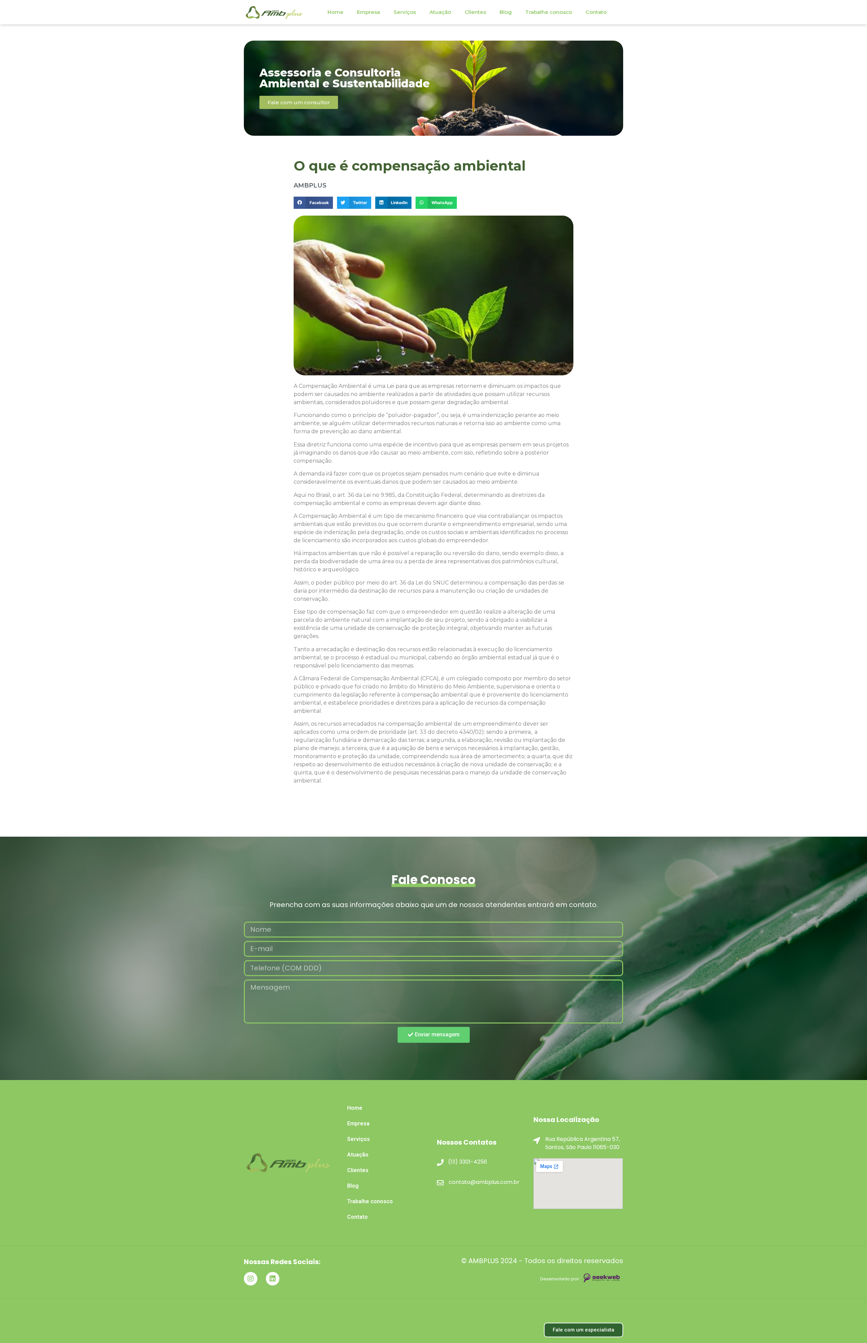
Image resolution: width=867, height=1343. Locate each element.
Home (335, 12)
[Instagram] (250, 1278)
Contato (596, 12)
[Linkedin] (272, 1278)
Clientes (475, 12)
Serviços (405, 12)
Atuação (440, 12)
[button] (313, 203)
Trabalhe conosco (548, 12)
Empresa (368, 12)
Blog (506, 12)
